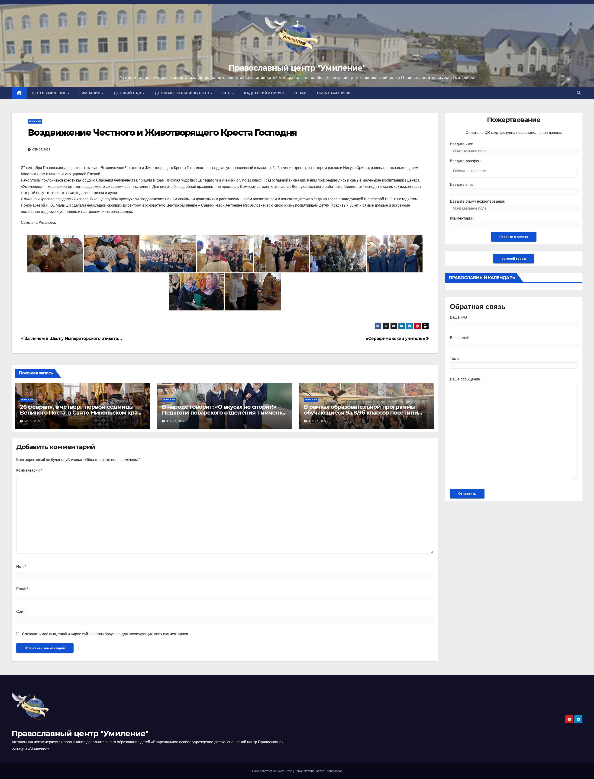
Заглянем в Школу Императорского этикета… (72, 338)
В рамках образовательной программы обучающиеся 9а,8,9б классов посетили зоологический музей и (361, 412)
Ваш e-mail (459, 338)
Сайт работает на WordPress (272, 771)
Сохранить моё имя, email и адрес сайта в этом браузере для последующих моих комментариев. (105, 634)
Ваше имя (458, 317)
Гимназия (90, 93)
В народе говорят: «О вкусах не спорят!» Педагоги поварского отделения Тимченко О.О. (224, 412)
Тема (454, 359)
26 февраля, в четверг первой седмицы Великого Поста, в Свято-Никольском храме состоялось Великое (82, 412)
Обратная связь (334, 93)
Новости (35, 121)
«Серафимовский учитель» (396, 338)
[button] (579, 93)
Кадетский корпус (264, 93)
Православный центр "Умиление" (297, 68)
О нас (300, 93)
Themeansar (333, 771)
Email (22, 589)
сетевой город (514, 258)
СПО (227, 93)
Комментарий (29, 470)
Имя (21, 566)
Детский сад (128, 93)
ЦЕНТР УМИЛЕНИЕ (49, 93)
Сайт (20, 611)
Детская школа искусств (182, 93)
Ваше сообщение (465, 379)
